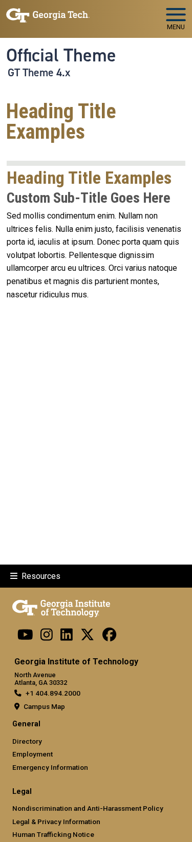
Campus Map (44, 706)
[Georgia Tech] (61, 606)
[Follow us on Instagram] (46, 637)
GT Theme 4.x (39, 73)
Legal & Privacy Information (56, 821)
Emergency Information (50, 767)
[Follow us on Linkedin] (66, 637)
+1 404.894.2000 (53, 693)
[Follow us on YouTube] (25, 637)
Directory (27, 741)
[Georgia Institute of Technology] (48, 14)
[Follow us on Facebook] (109, 637)
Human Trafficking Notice (53, 834)
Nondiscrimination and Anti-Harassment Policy (87, 808)
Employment (32, 754)
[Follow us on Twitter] (87, 637)
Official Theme (61, 55)
